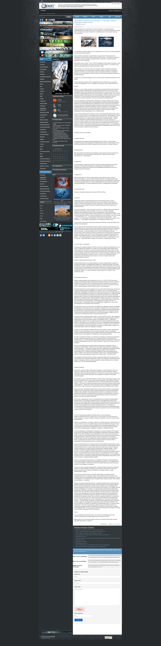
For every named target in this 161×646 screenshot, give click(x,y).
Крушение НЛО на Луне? (81, 536)
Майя (41, 218)
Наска (41, 215)
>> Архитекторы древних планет (59, 133)
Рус (112, 3)
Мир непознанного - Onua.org (48, 6)
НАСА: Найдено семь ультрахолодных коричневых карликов (89, 533)
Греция (41, 210)
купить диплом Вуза (59, 231)
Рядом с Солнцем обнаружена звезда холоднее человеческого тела (90, 531)
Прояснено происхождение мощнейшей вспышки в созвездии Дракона (91, 546)
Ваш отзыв (77, 586)
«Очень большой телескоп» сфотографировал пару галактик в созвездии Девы (93, 544)
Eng (118, 3)
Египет (41, 205)
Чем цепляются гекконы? (81, 541)
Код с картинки (79, 613)
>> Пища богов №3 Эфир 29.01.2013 (60, 137)
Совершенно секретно (50, 13)
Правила (110, 10)
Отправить (78, 620)
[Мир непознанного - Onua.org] (119, 1)
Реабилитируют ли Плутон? (81, 543)
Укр (115, 3)
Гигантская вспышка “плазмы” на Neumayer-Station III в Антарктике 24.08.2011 (92, 534)
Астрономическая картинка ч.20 (62, 187)
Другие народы (43, 221)
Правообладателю (117, 10)
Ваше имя (77, 574)
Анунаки (42, 213)
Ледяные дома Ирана (62, 215)
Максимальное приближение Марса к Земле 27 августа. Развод (89, 529)
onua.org (43, 13)
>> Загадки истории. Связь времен (60, 134)
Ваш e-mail (77, 580)
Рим (41, 208)
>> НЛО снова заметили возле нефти (61, 135)
